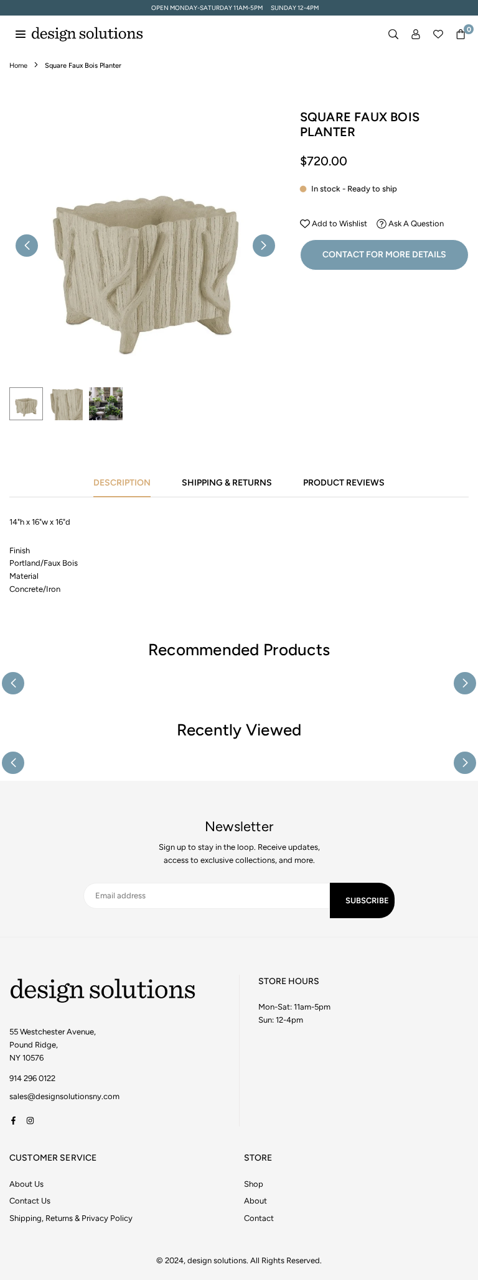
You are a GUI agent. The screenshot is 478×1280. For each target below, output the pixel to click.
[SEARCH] (393, 34)
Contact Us (29, 1200)
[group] (145, 245)
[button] (460, 34)
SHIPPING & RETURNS (227, 482)
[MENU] (20, 34)
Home (18, 66)
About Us (26, 1184)
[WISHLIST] (438, 34)
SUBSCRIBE (367, 900)
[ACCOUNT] (416, 34)
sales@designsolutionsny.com (64, 1096)
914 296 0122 (32, 1078)
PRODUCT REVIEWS (344, 482)
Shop (253, 1184)
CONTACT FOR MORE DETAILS (384, 254)
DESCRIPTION (122, 482)
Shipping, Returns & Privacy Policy (71, 1218)
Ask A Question (415, 223)
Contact (259, 1218)
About (255, 1200)
